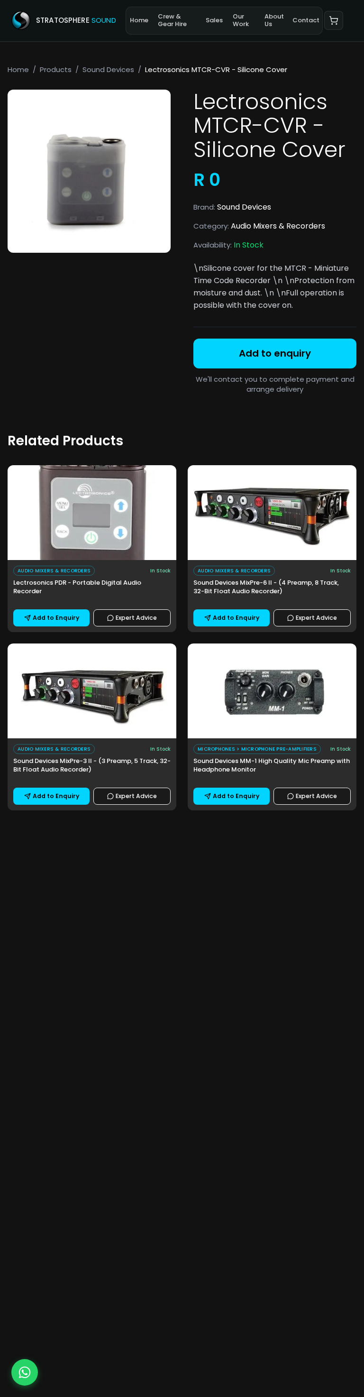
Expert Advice (136, 618)
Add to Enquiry (56, 618)
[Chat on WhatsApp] (24, 1372)
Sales (214, 20)
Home (139, 20)
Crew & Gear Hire (172, 20)
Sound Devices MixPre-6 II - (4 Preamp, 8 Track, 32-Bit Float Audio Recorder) (266, 587)
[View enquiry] (333, 20)
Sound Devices (108, 69)
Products (56, 69)
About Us (274, 20)
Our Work (241, 20)
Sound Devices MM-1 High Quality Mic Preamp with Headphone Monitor (271, 765)
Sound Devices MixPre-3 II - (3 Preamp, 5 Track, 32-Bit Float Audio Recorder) (92, 765)
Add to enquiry (275, 353)
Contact (305, 20)
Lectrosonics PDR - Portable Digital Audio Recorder (77, 587)
